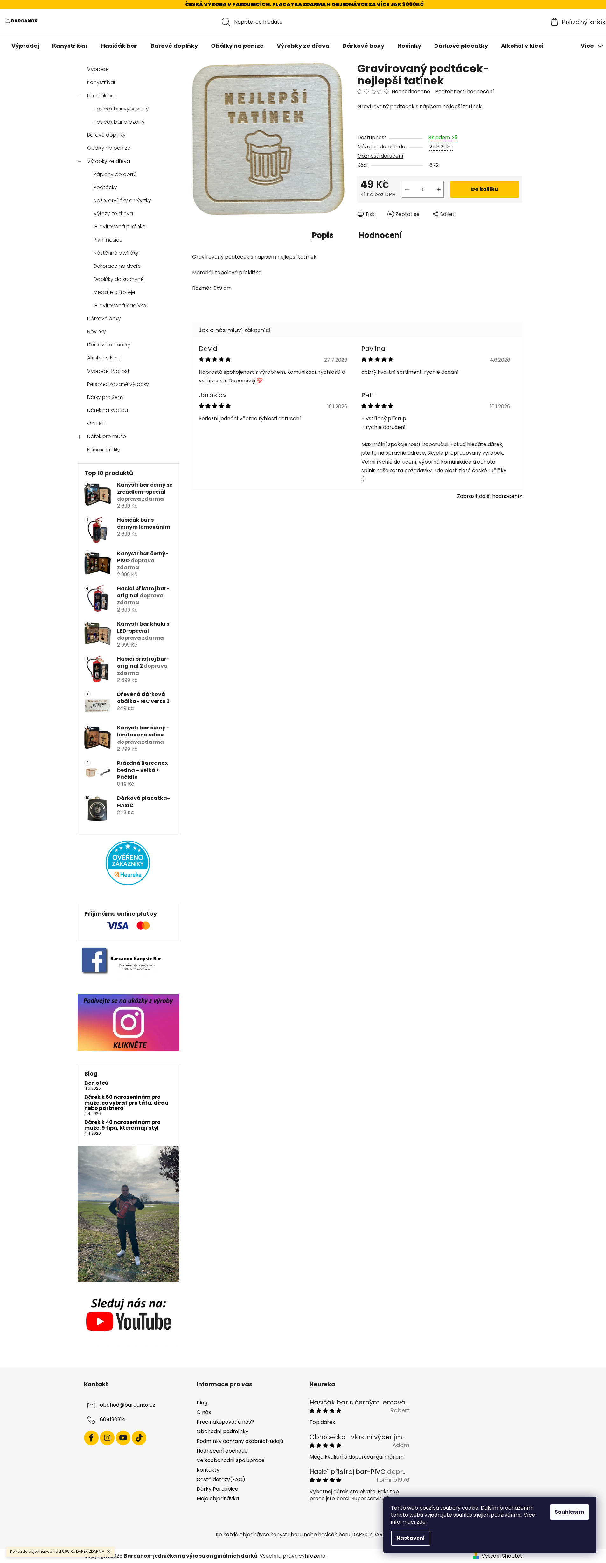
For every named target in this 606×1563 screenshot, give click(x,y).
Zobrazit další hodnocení (488, 496)
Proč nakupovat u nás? (225, 1421)
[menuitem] (25, 46)
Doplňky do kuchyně (119, 279)
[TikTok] (139, 1438)
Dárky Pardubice (217, 1489)
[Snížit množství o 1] (407, 189)
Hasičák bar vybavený (121, 108)
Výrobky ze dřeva (108, 161)
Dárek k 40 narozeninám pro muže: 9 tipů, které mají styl (122, 1125)
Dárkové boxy (104, 318)
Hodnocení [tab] (380, 235)
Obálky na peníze (108, 148)
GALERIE (96, 423)
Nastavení (410, 1538)
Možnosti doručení (380, 156)
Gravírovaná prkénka (120, 226)
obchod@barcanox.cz (127, 1405)
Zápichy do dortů (115, 174)
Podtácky (105, 187)
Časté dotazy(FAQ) (221, 1479)
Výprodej (98, 69)
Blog (202, 1402)
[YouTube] (123, 1438)
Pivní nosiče (108, 240)
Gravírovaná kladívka (120, 305)
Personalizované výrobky (118, 384)
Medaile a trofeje (114, 292)
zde (421, 1521)
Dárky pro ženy (105, 397)
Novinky (96, 331)
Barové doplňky (106, 135)
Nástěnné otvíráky (116, 253)
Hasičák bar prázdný (119, 121)
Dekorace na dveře (117, 266)
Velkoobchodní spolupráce (231, 1460)
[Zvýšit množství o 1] (438, 189)
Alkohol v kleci (104, 357)
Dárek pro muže (106, 436)
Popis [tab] (322, 235)
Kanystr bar (101, 82)
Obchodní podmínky (222, 1431)
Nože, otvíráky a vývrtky (122, 200)
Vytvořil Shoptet (502, 1555)
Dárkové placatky (108, 344)
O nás (204, 1412)
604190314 (112, 1419)
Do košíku (484, 189)
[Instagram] (107, 1438)
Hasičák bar (101, 95)
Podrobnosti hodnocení (464, 91)
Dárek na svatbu (107, 410)
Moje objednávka (218, 1498)
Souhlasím (569, 1512)
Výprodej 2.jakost (108, 371)
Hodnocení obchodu (222, 1450)
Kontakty (208, 1470)
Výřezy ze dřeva (113, 213)
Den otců (96, 1083)
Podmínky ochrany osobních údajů (240, 1441)
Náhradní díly (103, 449)
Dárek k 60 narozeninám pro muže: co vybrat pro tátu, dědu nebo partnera (126, 1102)
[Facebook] (91, 1438)
